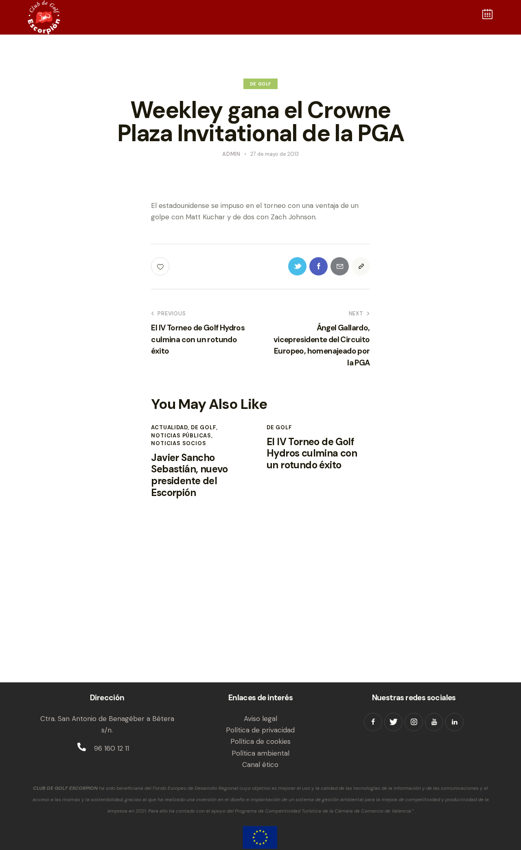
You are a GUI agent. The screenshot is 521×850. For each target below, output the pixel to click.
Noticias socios (178, 443)
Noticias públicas (181, 435)
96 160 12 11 (111, 748)
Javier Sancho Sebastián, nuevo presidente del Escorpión (189, 475)
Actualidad (169, 427)
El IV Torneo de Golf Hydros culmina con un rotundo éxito (312, 453)
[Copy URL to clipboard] (361, 266)
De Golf (260, 84)
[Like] (161, 266)
